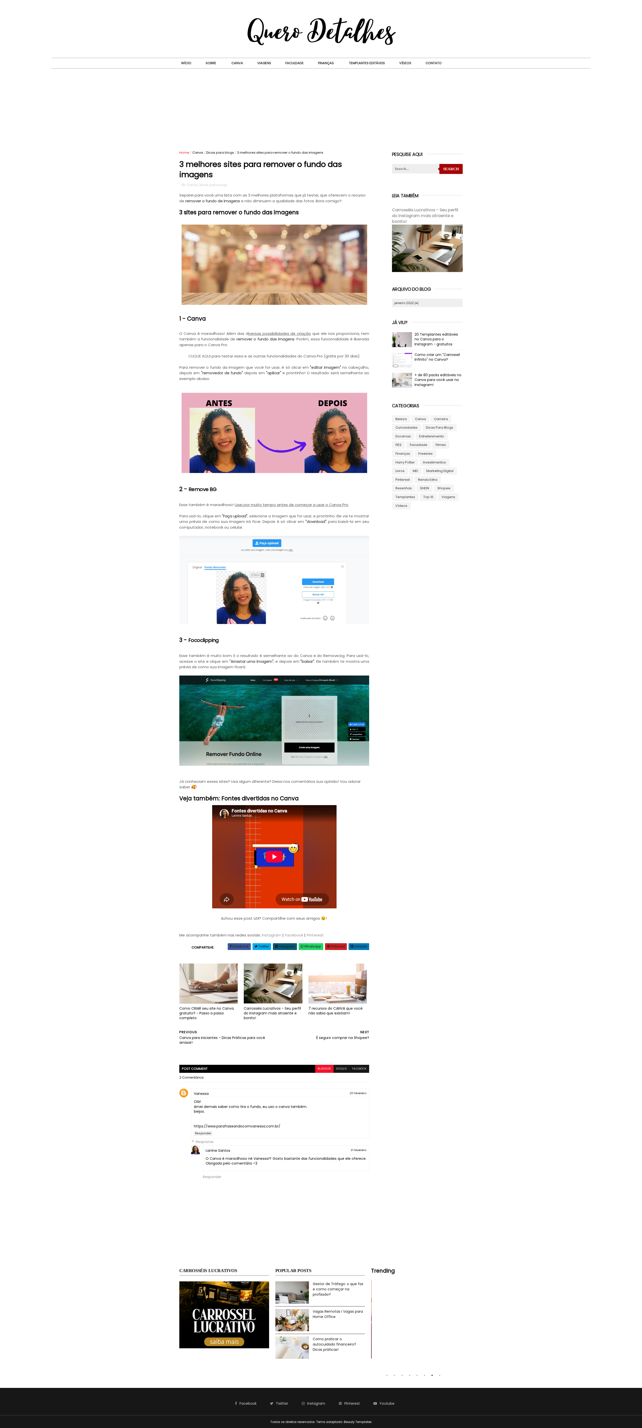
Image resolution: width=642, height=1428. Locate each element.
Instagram (271, 935)
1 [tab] (386, 1375)
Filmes (441, 444)
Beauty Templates (358, 1422)
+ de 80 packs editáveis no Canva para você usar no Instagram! (438, 379)
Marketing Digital (439, 470)
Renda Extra (427, 479)
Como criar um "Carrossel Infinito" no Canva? (437, 357)
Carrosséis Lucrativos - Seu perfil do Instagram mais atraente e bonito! (272, 1013)
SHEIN (424, 488)
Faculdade (294, 63)
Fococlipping (204, 640)
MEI (415, 470)
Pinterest (315, 935)
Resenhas (403, 488)
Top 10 (428, 497)
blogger (324, 1069)
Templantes (405, 497)
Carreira (441, 419)
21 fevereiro (358, 1150)
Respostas (205, 1141)
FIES (398, 444)
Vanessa (201, 1093)
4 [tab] (409, 1375)
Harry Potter (405, 462)
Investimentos (434, 462)
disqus (341, 1069)
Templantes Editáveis (367, 63)
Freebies (425, 453)
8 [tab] (439, 1375)
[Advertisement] (321, 106)
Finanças (326, 63)
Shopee (443, 488)
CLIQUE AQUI (199, 356)
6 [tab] (424, 1375)
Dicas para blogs (220, 152)
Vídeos (405, 63)
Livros (400, 470)
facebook (359, 1069)
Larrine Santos (218, 1150)
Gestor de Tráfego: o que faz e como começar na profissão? (338, 1289)
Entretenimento (431, 436)
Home (184, 152)
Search (451, 169)
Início (186, 63)
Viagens (264, 63)
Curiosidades (406, 427)
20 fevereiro (358, 1093)
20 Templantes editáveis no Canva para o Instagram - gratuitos (436, 339)
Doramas (403, 436)
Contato (434, 63)
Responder (203, 1133)
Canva (237, 63)
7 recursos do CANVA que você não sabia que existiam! (335, 1011)
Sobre (211, 63)
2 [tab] (394, 1375)
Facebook (294, 935)
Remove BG (203, 489)
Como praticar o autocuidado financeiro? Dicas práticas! (334, 1344)
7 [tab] (432, 1375)
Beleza (401, 419)
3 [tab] (402, 1375)
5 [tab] (417, 1375)
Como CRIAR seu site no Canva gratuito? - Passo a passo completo (206, 1013)
